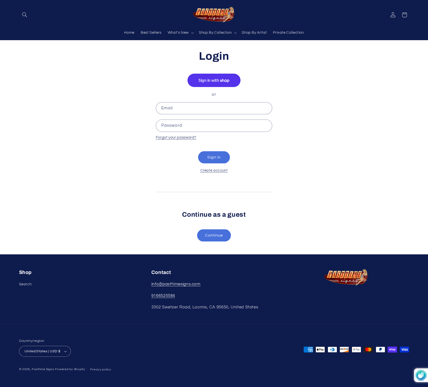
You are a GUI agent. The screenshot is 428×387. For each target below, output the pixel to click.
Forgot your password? (176, 137)
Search (25, 284)
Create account (214, 170)
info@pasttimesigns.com (176, 284)
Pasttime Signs (43, 369)
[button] (24, 15)
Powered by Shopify (70, 369)
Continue (214, 235)
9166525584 (163, 296)
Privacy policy (100, 369)
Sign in (214, 157)
